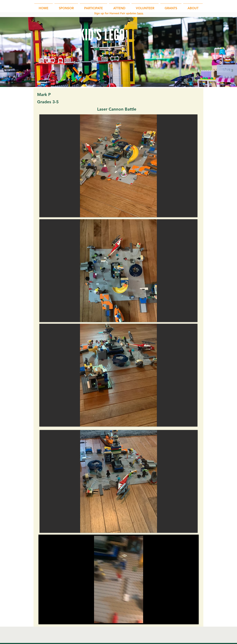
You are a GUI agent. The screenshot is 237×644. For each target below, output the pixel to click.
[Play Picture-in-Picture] (187, 618)
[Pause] (44, 618)
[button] (93, 6)
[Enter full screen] (193, 618)
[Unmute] (50, 618)
